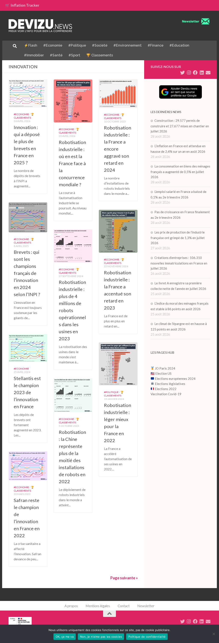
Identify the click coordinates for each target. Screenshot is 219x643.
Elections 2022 (165, 389)
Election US (163, 373)
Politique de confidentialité (147, 636)
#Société (99, 45)
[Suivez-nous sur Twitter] (182, 72)
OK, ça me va (65, 636)
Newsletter (145, 606)
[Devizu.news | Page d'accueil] (40, 25)
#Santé (56, 55)
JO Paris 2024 (164, 368)
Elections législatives (170, 384)
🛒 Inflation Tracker (22, 5)
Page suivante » (124, 577)
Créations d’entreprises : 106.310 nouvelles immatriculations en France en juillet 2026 (179, 263)
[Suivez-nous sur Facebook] (195, 72)
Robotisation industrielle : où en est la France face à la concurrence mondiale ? (72, 163)
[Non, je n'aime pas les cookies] (214, 634)
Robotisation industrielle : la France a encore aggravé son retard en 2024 (117, 149)
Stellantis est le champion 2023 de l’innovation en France (27, 392)
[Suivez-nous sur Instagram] (188, 72)
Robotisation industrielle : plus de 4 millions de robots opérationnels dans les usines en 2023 (72, 310)
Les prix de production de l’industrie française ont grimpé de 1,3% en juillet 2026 (178, 237)
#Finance (155, 45)
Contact (124, 606)
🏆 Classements (99, 55)
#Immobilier (34, 55)
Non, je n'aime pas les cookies (101, 636)
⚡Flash (30, 45)
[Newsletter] (208, 72)
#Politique (77, 45)
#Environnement (127, 45)
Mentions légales (98, 606)
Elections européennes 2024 (174, 378)
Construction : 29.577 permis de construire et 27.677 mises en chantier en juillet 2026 (180, 126)
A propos (71, 606)
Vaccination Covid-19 (166, 394)
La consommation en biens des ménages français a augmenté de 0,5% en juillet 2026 (180, 171)
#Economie (52, 45)
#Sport (74, 55)
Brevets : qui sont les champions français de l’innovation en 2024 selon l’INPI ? (27, 273)
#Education (179, 45)
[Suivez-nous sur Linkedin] (201, 72)
